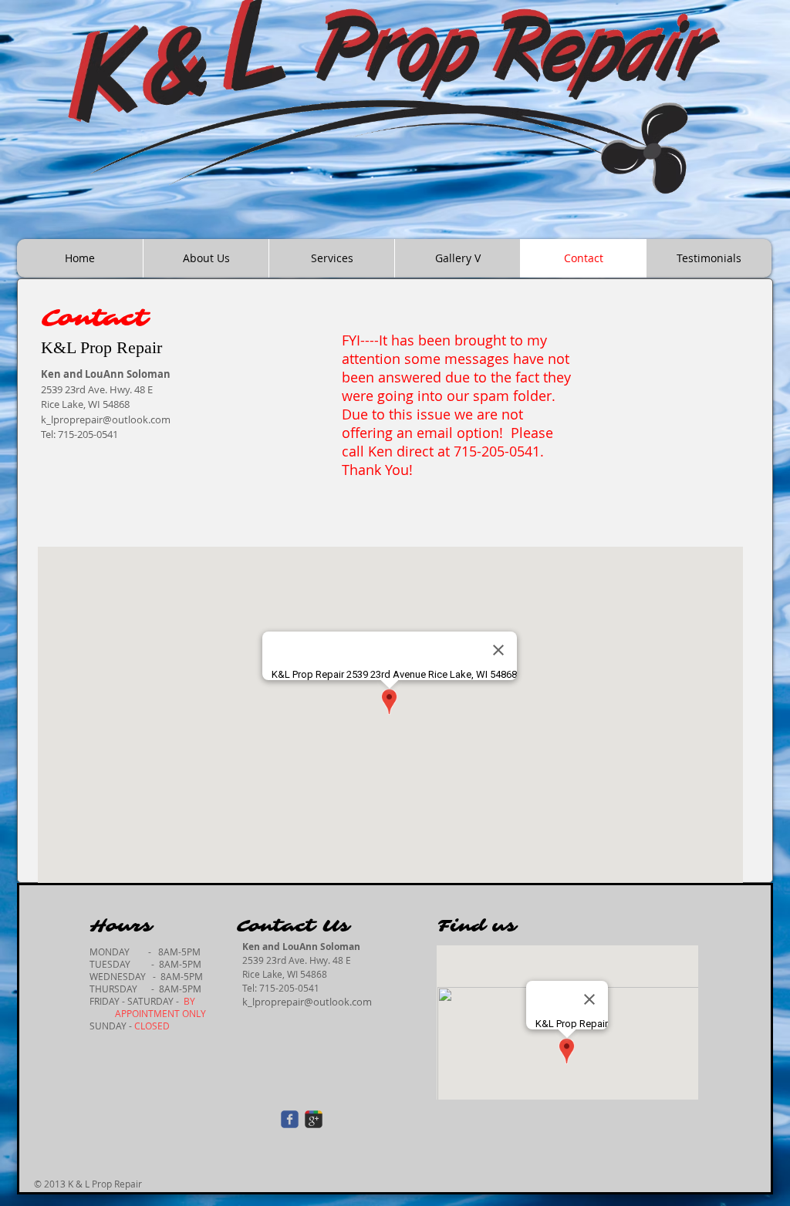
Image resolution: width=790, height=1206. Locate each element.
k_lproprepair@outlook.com (307, 1002)
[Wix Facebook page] (290, 1119)
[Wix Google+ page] (313, 1119)
